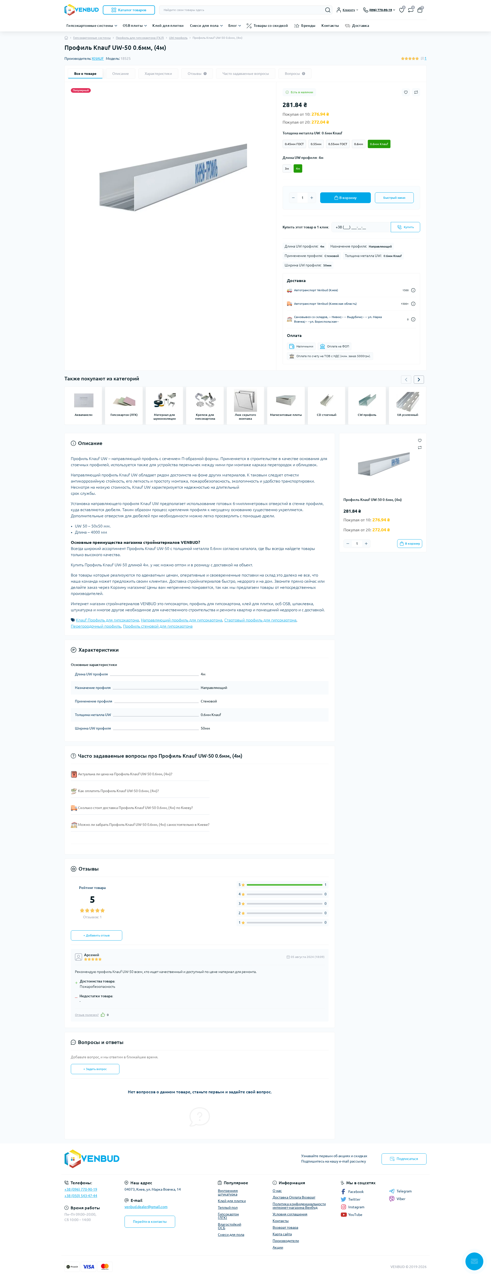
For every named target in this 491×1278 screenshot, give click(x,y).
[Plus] (312, 198)
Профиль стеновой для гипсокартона (158, 626)
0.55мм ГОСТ (337, 144)
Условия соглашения (290, 1214)
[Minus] (293, 198)
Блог (232, 26)
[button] (419, 380)
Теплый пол (228, 1207)
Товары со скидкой (271, 26)
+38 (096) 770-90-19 (80, 1189)
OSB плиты (133, 26)
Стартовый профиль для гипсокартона (260, 620)
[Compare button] (416, 92)
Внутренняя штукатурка (228, 1192)
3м (287, 168)
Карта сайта (282, 1234)
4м (298, 168)
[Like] (103, 1015)
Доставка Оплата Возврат (294, 1197)
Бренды (308, 26)
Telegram (404, 1191)
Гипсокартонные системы (89, 26)
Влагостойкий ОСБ (229, 1226)
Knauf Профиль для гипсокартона (107, 620)
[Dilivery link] (413, 290)
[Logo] (81, 10)
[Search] (327, 10)
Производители (286, 1241)
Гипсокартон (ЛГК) (228, 1216)
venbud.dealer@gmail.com (146, 1207)
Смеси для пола (204, 26)
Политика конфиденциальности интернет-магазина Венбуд (299, 1206)
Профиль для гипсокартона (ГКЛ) (140, 37)
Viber (401, 1199)
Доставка (360, 26)
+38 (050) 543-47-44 (80, 1196)
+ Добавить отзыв (96, 935)
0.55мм (316, 144)
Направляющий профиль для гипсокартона (181, 620)
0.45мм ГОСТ (294, 144)
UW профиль (178, 37)
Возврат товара (285, 1227)
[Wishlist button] (406, 92)
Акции (278, 1247)
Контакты (330, 26)
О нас (277, 1191)
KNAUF (98, 58)
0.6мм (358, 144)
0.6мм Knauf (379, 144)
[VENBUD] (153, 1159)
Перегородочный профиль (96, 626)
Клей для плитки (168, 26)
